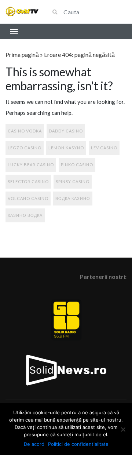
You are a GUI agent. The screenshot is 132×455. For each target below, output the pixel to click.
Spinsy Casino (72, 181)
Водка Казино (72, 198)
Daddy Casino (66, 130)
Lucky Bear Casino (31, 164)
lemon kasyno (66, 147)
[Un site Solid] (22, 11)
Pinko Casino (77, 164)
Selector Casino (28, 181)
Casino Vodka (25, 130)
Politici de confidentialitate (78, 444)
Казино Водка (25, 215)
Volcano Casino (28, 198)
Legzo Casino (24, 147)
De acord (34, 444)
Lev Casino (104, 147)
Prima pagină (22, 54)
